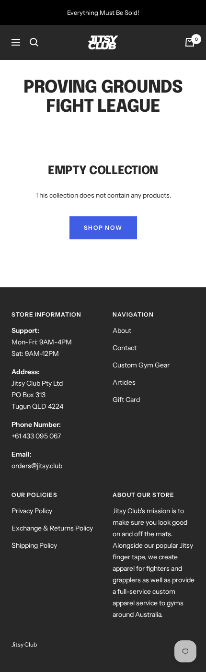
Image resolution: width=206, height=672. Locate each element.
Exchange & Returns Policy (52, 528)
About (122, 330)
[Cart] (190, 42)
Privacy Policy (31, 511)
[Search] (34, 42)
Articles (124, 382)
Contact (125, 347)
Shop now (103, 227)
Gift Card (126, 399)
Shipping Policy (34, 545)
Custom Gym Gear (141, 365)
